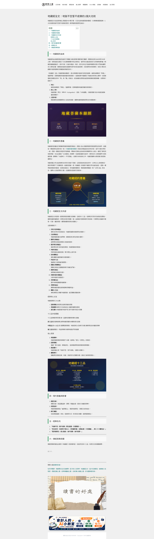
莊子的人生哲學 (75, 469)
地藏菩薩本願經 (71, 149)
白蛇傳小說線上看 (78, 471)
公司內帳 (58, 4)
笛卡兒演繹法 (93, 469)
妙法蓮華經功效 (90, 471)
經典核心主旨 (54, 37)
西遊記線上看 (56, 471)
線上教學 (78, 4)
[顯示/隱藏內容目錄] (76, 28)
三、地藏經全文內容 (55, 35)
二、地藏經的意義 (54, 33)
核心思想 (53, 41)
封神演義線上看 (66, 471)
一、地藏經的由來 (54, 30)
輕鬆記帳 (71, 4)
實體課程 (85, 4)
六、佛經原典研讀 (54, 47)
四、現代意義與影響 (55, 43)
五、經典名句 (53, 45)
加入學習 (112, 4)
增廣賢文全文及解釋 (62, 469)
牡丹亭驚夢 (51, 469)
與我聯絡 (105, 4)
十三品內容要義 (55, 39)
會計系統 (64, 4)
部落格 (99, 4)
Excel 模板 (92, 4)
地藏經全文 (84, 469)
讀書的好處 (56, 465)
